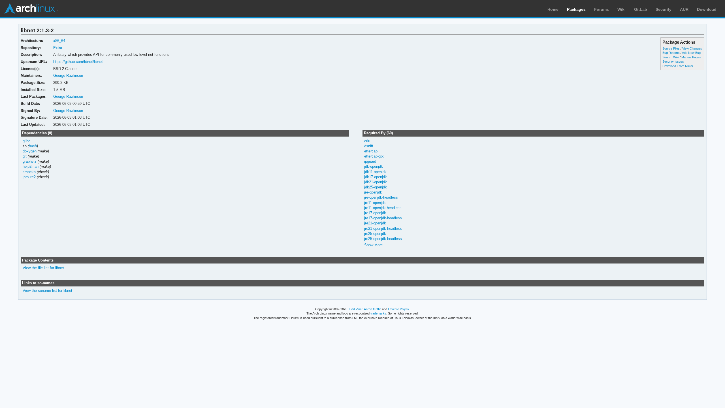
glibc (26, 141)
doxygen (30, 151)
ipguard (370, 161)
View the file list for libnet (43, 268)
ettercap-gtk (374, 156)
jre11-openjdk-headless (383, 208)
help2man (31, 166)
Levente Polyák (398, 309)
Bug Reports (671, 52)
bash (33, 146)
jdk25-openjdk (375, 187)
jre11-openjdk (375, 203)
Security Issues (673, 61)
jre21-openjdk (375, 223)
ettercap (371, 151)
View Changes (692, 48)
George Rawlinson (68, 75)
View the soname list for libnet (47, 290)
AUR (684, 9)
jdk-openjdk (373, 166)
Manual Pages (691, 57)
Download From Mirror (677, 66)
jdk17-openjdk (375, 177)
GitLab (640, 9)
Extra (57, 48)
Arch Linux (31, 8)
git (25, 156)
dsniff (368, 146)
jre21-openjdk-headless (383, 228)
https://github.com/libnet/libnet (78, 62)
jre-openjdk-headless (381, 197)
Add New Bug (691, 52)
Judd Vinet (355, 309)
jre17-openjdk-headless (383, 218)
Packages (576, 9)
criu (367, 141)
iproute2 (29, 177)
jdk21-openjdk (375, 182)
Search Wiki (670, 57)
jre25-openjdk (375, 233)
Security (663, 9)
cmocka (29, 172)
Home (552, 9)
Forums (601, 9)
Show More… (375, 245)
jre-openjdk (373, 192)
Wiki (621, 9)
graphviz (30, 161)
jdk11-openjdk (375, 172)
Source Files (671, 48)
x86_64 (59, 41)
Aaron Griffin (372, 309)
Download (707, 9)
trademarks (378, 313)
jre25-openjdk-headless (383, 239)
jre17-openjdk (375, 213)
